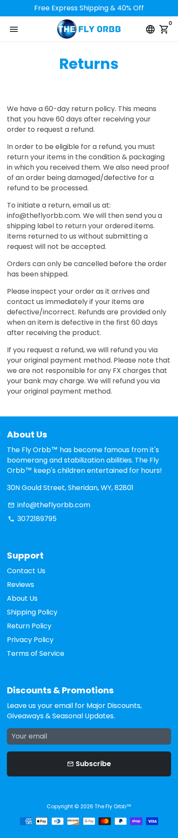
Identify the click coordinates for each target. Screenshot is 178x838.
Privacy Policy (30, 640)
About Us (22, 598)
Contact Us (26, 571)
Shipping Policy (32, 612)
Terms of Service (35, 653)
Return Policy (29, 626)
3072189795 (32, 519)
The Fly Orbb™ (113, 806)
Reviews (20, 585)
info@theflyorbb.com (49, 505)
